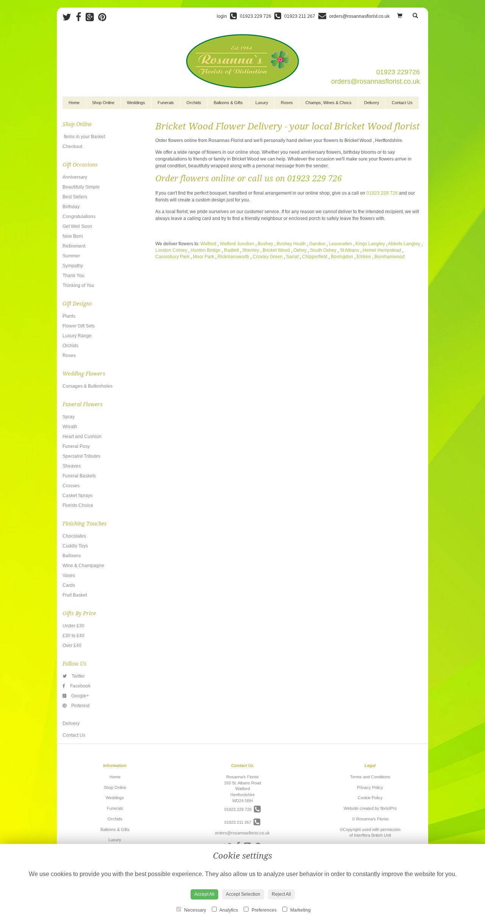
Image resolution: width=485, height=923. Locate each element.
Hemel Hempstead (382, 250)
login (222, 16)
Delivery (371, 102)
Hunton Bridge (206, 250)
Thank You (73, 275)
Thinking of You (78, 285)
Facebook (80, 686)
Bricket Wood (277, 250)
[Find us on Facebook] (81, 17)
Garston (317, 243)
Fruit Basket (75, 595)
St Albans (349, 250)
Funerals (166, 102)
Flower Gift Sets (79, 326)
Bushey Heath (291, 243)
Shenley (250, 250)
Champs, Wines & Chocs (328, 102)
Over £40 (72, 645)
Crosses (71, 485)
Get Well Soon (77, 226)
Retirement (74, 246)
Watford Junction (237, 243)
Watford (208, 243)
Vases (69, 575)
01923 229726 (398, 72)
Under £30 (73, 625)
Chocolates (74, 536)
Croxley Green (268, 256)
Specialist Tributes (81, 456)
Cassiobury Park (172, 256)
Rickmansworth (233, 256)
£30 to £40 (73, 635)
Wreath (70, 426)
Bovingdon (342, 256)
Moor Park (203, 256)
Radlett (231, 250)
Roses (287, 102)
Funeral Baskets (79, 476)
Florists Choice (78, 505)
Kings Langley (370, 243)
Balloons (72, 555)
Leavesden (340, 243)
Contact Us (402, 102)
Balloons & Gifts (228, 102)
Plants (69, 316)
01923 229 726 (314, 178)
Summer (71, 256)
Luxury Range (77, 335)
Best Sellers (75, 197)
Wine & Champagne (83, 565)
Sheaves (72, 466)
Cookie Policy (370, 797)
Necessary (194, 910)
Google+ (79, 695)
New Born (73, 236)
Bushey (265, 243)
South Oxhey (324, 250)
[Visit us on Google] (92, 17)
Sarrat (292, 256)
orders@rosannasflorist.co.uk (375, 81)
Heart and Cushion (82, 436)
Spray (69, 416)
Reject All (281, 894)
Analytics (228, 910)
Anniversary (75, 177)
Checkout (72, 146)
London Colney (171, 250)
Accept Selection (243, 894)
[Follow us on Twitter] (69, 17)
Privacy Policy (370, 787)
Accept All (204, 894)
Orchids (193, 102)
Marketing (300, 910)
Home (74, 102)
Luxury (261, 102)
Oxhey (300, 250)
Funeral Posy (76, 446)
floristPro (388, 808)
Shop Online (103, 102)
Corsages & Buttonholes (88, 386)
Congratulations (79, 216)
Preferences (263, 910)
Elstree (364, 256)
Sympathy (73, 265)
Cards (69, 585)
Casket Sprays (77, 495)
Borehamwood (389, 256)
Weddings (136, 102)
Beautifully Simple (81, 187)
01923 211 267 (238, 822)
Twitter (77, 676)
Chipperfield (315, 256)
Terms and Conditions (370, 777)
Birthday (71, 206)
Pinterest (79, 705)
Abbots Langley (404, 243)
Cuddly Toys (75, 546)
